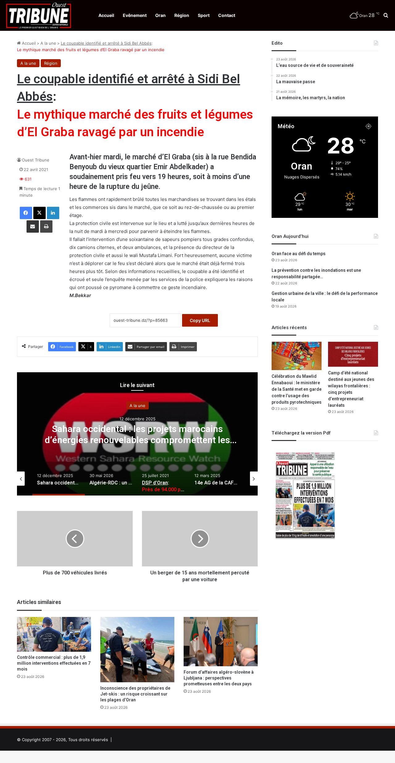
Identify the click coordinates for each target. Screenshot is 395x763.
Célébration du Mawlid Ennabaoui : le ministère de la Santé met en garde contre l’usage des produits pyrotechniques (297, 389)
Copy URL (200, 320)
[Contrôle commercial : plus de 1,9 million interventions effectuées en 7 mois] (54, 634)
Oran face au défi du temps (299, 254)
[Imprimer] (46, 226)
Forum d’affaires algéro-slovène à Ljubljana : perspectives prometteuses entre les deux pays (219, 678)
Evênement (135, 15)
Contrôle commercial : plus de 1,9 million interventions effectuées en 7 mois (53, 663)
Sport (204, 15)
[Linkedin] (53, 213)
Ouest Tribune (35, 159)
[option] (137, 434)
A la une (48, 43)
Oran (160, 15)
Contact (226, 15)
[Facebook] (26, 213)
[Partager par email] (33, 226)
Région (181, 15)
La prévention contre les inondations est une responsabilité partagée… (316, 273)
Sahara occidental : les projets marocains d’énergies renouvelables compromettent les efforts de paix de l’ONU (137, 440)
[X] (39, 213)
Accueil (106, 15)
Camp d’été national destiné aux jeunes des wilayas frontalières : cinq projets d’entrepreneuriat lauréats (351, 389)
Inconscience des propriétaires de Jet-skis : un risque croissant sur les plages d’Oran (135, 694)
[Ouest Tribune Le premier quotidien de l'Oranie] (39, 15)
